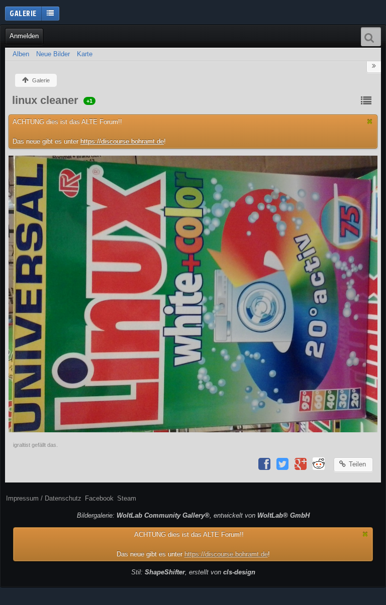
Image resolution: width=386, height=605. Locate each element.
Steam (126, 498)
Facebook (99, 498)
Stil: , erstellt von (193, 572)
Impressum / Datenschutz (43, 498)
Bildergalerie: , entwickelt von (193, 515)
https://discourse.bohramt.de (122, 141)
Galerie (23, 13)
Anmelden (24, 36)
